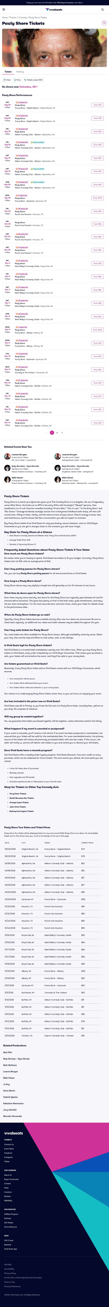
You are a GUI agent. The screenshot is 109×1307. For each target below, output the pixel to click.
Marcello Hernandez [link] (12, 1116)
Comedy (23, 17)
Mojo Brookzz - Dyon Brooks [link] (16, 1059)
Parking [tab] (20, 72)
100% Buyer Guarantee (65, 3)
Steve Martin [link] (9, 1091)
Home (5, 17)
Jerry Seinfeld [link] (9, 1110)
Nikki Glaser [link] (9, 1078)
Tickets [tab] (8, 72)
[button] (7, 80)
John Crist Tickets (18, 807)
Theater (13, 17)
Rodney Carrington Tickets (22, 811)
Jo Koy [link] (6, 1084)
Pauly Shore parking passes (35, 573)
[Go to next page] (62, 433)
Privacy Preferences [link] (12, 1286)
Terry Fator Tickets (18, 794)
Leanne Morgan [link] (10, 1071)
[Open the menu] (3, 9)
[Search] (102, 9)
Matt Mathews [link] (10, 1065)
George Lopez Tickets (19, 802)
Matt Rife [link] (7, 1052)
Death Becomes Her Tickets (22, 798)
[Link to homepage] (54, 9)
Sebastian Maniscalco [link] (13, 1103)
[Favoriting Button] (104, 23)
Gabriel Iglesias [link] (10, 1097)
